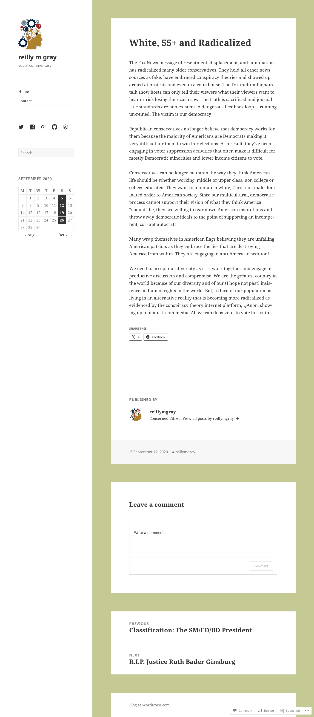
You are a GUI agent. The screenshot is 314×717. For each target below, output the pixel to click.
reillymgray (185, 451)
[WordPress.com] (68, 129)
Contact (25, 101)
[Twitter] (23, 129)
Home (23, 91)
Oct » (62, 234)
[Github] (57, 129)
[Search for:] (46, 152)
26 (62, 220)
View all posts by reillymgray (209, 418)
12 (62, 205)
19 (62, 212)
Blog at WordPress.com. (150, 705)
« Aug (29, 234)
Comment (261, 566)
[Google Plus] (46, 129)
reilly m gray (37, 57)
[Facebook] (35, 129)
